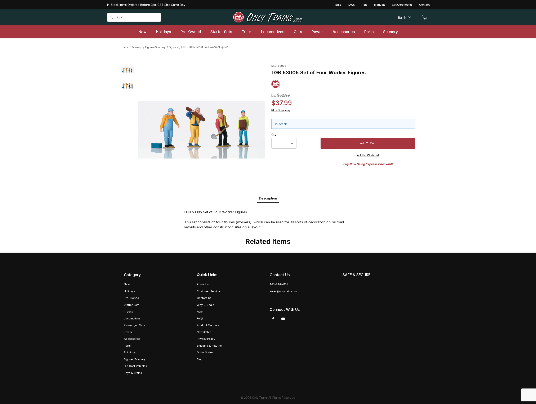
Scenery (136, 47)
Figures (173, 47)
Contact (424, 4)
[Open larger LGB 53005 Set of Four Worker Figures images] (201, 123)
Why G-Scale (205, 304)
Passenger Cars (134, 325)
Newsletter (204, 332)
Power (128, 332)
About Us (203, 284)
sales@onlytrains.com (284, 291)
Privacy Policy (206, 338)
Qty (273, 134)
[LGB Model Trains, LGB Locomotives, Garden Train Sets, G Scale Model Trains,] (268, 17)
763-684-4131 (279, 284)
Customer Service (208, 291)
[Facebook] (273, 318)
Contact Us (204, 298)
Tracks (128, 311)
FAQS (351, 4)
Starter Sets (131, 304)
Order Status (205, 352)
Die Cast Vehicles (135, 366)
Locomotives (132, 318)
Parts (127, 345)
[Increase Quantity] (292, 143)
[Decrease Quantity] (276, 143)
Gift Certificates (402, 4)
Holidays (129, 291)
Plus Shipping (280, 110)
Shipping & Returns (209, 345)
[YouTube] (283, 318)
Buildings (130, 352)
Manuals (379, 4)
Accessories (132, 338)
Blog (199, 359)
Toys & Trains (133, 372)
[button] (127, 69)
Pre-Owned (131, 298)
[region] (127, 123)
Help (364, 4)
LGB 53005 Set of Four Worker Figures (204, 47)
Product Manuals (208, 325)
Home (337, 4)
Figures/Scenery (155, 47)
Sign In (402, 17)
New (127, 284)
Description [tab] (268, 198)
